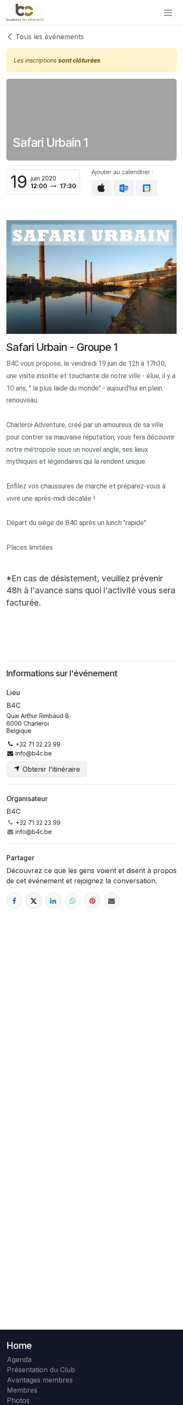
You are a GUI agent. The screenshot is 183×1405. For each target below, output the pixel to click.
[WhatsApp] (72, 900)
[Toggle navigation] (168, 12)
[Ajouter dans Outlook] (123, 188)
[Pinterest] (92, 900)
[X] (34, 900)
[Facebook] (14, 900)
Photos (18, 1400)
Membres (24, 1390)
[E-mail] (112, 900)
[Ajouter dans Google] (146, 188)
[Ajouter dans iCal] (102, 188)
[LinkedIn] (53, 900)
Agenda (19, 1359)
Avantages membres (40, 1380)
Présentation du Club (41, 1369)
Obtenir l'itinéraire (50, 769)
